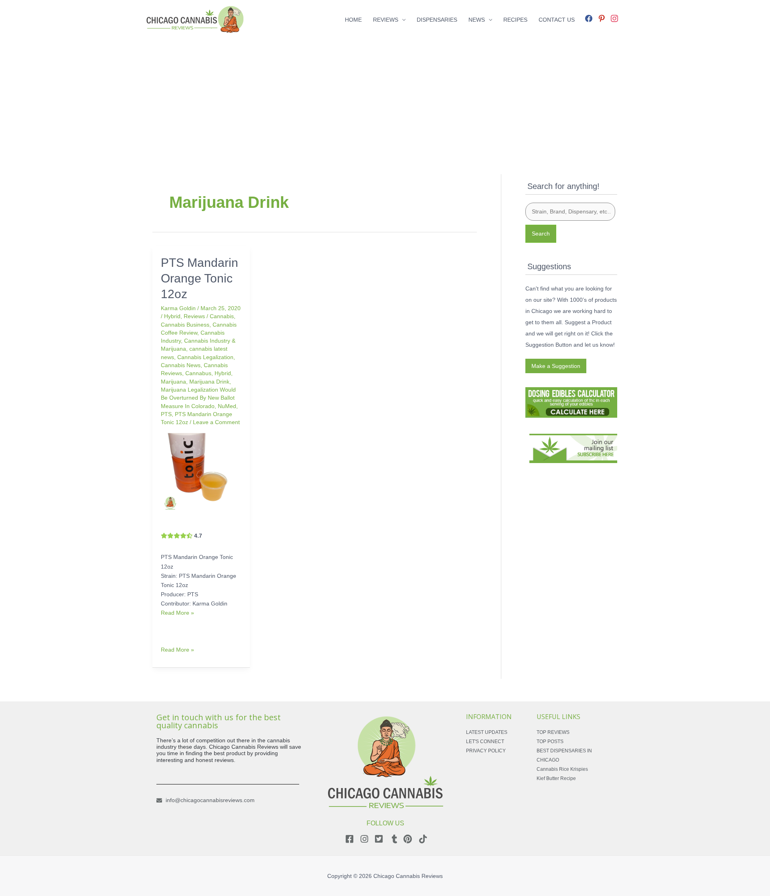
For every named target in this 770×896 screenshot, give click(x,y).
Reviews (194, 316)
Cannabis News (181, 365)
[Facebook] (589, 17)
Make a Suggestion (555, 366)
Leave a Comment (216, 422)
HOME (353, 19)
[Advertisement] (385, 95)
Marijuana (173, 381)
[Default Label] (602, 17)
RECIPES (515, 19)
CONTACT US (557, 19)
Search (541, 233)
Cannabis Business (185, 324)
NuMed (227, 406)
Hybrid (172, 316)
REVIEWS (385, 19)
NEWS (476, 19)
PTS (166, 414)
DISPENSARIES (437, 19)
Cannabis (222, 316)
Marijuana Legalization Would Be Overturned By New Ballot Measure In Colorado (198, 397)
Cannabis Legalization (205, 357)
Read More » (177, 613)
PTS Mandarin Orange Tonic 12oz (199, 278)
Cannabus (198, 373)
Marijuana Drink (209, 381)
